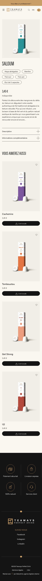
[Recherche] (29, 10)
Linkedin (21, 543)
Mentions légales (17, 570)
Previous (4, 56)
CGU (28, 570)
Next (9, 56)
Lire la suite (22, 223)
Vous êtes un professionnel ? (21, 3)
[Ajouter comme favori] (36, 165)
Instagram (21, 539)
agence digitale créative (31, 574)
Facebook (21, 534)
